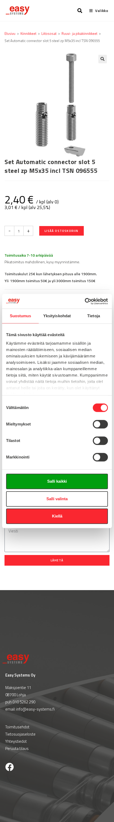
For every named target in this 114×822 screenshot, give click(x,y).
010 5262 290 (23, 702)
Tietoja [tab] (93, 316)
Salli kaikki (57, 481)
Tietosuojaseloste (20, 734)
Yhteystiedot (16, 741)
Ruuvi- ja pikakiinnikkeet (79, 33)
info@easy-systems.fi (35, 709)
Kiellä (57, 516)
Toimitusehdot (17, 727)
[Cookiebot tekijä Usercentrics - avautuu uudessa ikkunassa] (85, 301)
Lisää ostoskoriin (61, 230)
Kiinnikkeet (28, 33)
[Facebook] (9, 767)
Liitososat (48, 33)
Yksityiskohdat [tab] (57, 316)
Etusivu (10, 33)
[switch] (100, 424)
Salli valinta (57, 498)
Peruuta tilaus (17, 748)
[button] (102, 59)
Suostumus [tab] (20, 316)
